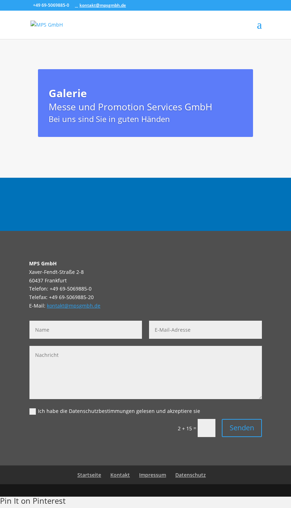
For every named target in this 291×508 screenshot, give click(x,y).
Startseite (89, 474)
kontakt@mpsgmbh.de (73, 305)
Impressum (152, 474)
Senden (242, 427)
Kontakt (120, 474)
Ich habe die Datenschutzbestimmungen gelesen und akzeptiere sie (119, 411)
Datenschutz (190, 474)
